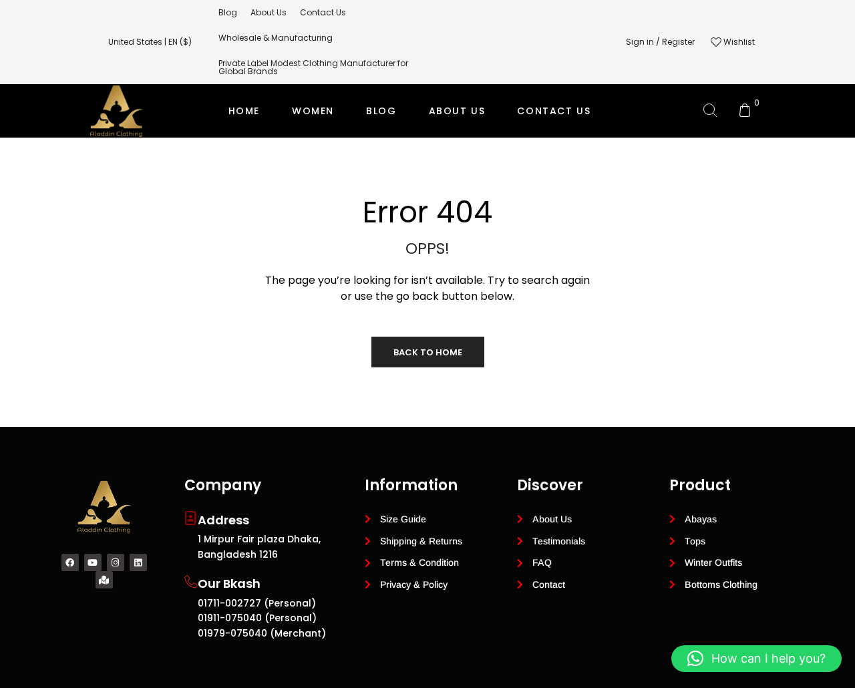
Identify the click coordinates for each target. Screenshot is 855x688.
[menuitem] (228, 12)
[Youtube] (93, 562)
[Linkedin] (138, 562)
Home (244, 111)
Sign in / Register (660, 41)
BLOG (381, 111)
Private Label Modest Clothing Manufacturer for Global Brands (425, 164)
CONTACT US (553, 111)
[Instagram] (115, 562)
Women (313, 111)
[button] (756, 658)
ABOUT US (457, 111)
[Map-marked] (104, 579)
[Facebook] (70, 562)
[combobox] (156, 42)
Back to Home (427, 352)
